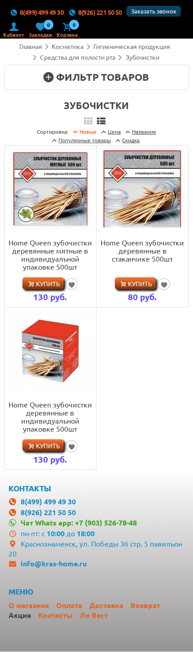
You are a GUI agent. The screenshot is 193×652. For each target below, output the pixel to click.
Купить (48, 284)
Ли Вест (93, 615)
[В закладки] (72, 284)
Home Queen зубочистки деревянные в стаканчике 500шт (142, 250)
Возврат (145, 605)
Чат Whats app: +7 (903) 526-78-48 (78, 522)
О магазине (29, 605)
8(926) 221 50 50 (100, 12)
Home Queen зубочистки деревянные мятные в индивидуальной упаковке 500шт (50, 254)
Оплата (69, 605)
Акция (20, 615)
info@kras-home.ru (54, 563)
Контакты (55, 615)
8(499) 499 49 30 (42, 12)
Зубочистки (142, 57)
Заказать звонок (153, 11)
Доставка (106, 605)
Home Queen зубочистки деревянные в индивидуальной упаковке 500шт (50, 416)
